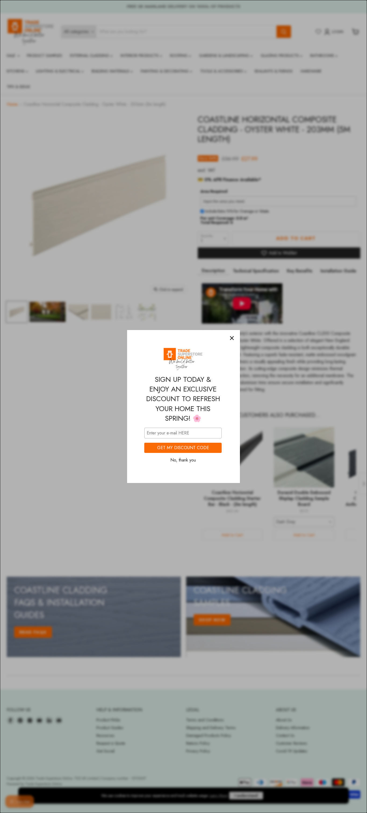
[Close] (232, 338)
